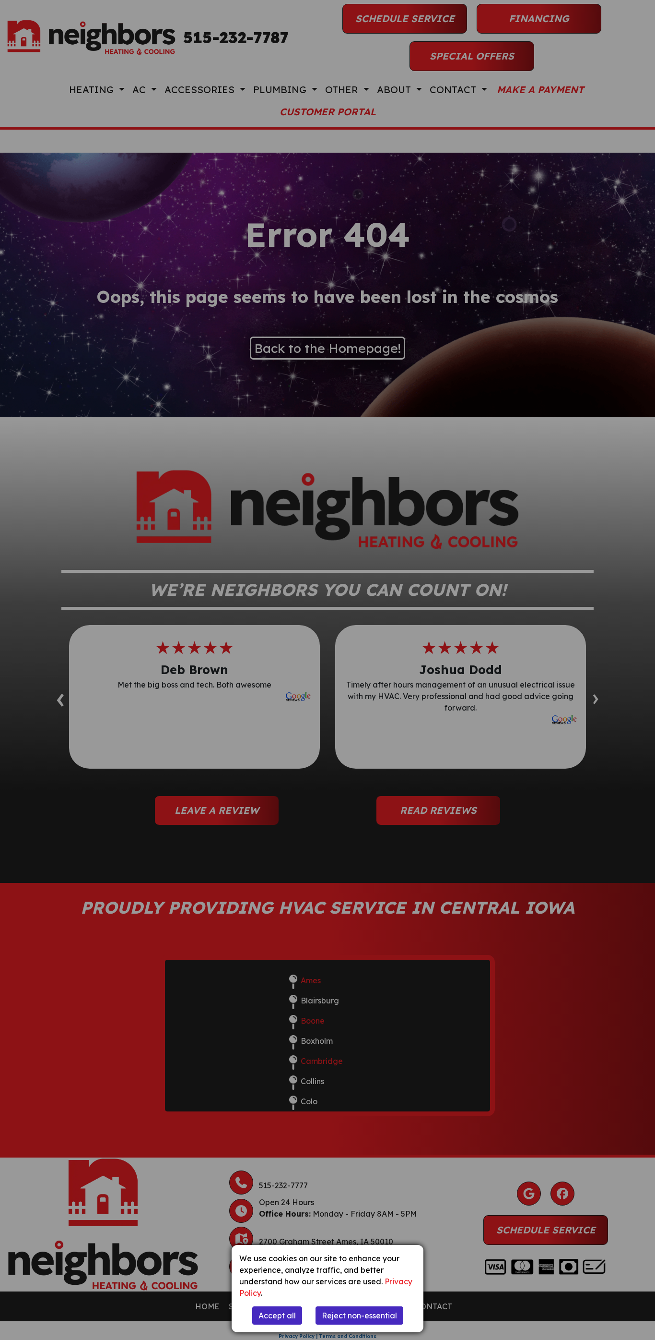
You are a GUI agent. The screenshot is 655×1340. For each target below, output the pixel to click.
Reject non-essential (359, 1315)
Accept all (277, 1315)
